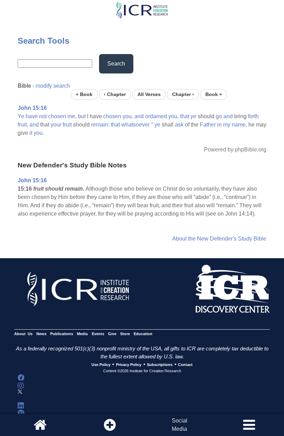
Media (82, 334)
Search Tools (43, 40)
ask (179, 125)
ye (193, 116)
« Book (84, 94)
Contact (185, 365)
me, (72, 116)
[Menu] (249, 425)
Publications (61, 334)
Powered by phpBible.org (235, 149)
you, (128, 116)
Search (116, 64)
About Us (23, 334)
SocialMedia (179, 425)
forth (253, 116)
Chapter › (183, 94)
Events (98, 334)
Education (143, 334)
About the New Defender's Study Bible (219, 239)
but (82, 116)
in (219, 125)
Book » (213, 94)
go (219, 116)
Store (125, 334)
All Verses (149, 94)
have (32, 116)
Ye (21, 116)
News (41, 334)
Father (208, 125)
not (43, 116)
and (139, 116)
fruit (67, 125)
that (184, 116)
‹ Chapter (115, 94)
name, (239, 125)
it (30, 133)
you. (39, 133)
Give (112, 334)
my (226, 125)
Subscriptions (159, 365)
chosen (57, 116)
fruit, (23, 125)
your (56, 125)
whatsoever (135, 125)
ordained (156, 116)
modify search (53, 86)
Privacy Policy (128, 365)
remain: (100, 125)
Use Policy (100, 365)
